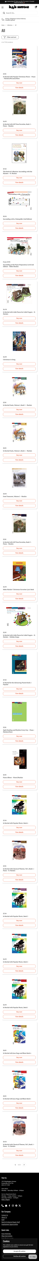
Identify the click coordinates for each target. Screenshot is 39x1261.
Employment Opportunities (10, 1224)
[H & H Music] (19, 7)
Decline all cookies (19, 1256)
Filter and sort (11, 37)
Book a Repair (6, 1199)
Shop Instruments (7, 1236)
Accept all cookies (19, 1251)
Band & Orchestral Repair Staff (11, 1222)
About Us (4, 1217)
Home (3, 25)
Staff (3, 1219)
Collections (9, 25)
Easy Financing (6, 1233)
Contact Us (5, 1215)
